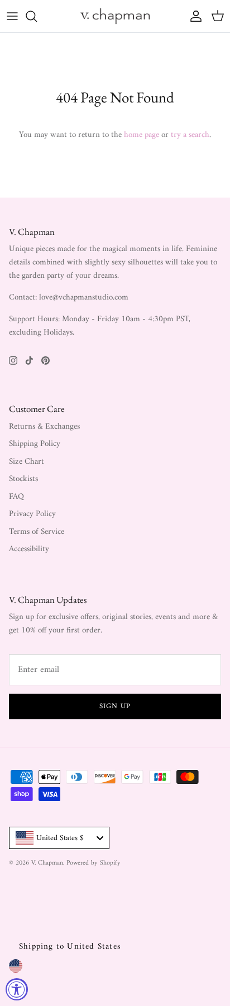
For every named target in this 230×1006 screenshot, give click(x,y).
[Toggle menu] (12, 16)
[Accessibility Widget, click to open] (17, 989)
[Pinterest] (45, 360)
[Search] (37, 16)
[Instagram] (13, 360)
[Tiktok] (29, 360)
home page (141, 135)
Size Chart (26, 461)
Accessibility (29, 549)
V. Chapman (47, 863)
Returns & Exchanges (44, 426)
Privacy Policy (32, 514)
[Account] (193, 16)
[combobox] (59, 838)
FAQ (16, 496)
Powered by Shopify (93, 863)
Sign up (115, 706)
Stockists (23, 479)
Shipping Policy (34, 444)
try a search (190, 135)
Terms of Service (36, 531)
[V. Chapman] (115, 16)
